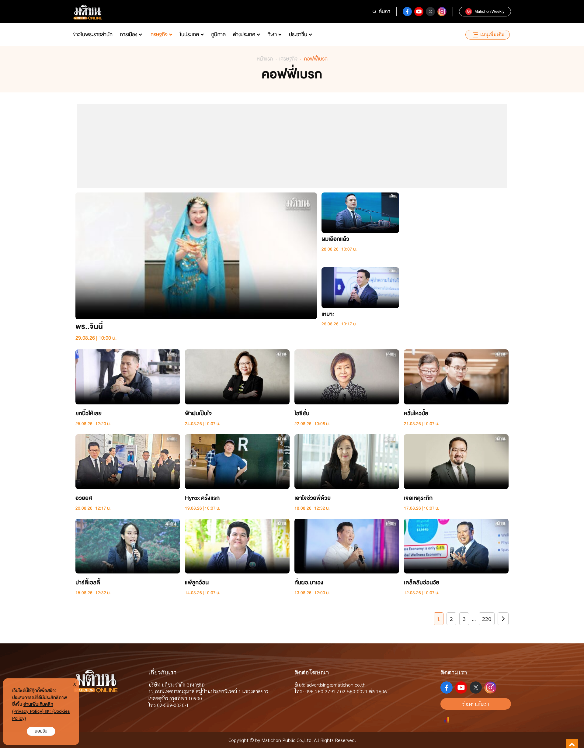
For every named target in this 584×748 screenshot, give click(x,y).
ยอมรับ (41, 731)
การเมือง (128, 34)
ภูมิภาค (218, 34)
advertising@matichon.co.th (336, 684)
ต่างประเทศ (244, 34)
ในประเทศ (189, 34)
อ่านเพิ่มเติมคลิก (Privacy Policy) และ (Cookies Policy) (41, 711)
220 (486, 618)
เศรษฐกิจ (158, 34)
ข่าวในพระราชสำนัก (93, 34)
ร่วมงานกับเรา (475, 704)
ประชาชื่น (298, 34)
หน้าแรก (265, 58)
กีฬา (272, 34)
